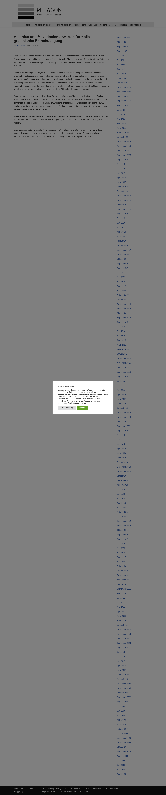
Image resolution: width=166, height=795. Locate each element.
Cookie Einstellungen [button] (67, 408)
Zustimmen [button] (82, 408)
